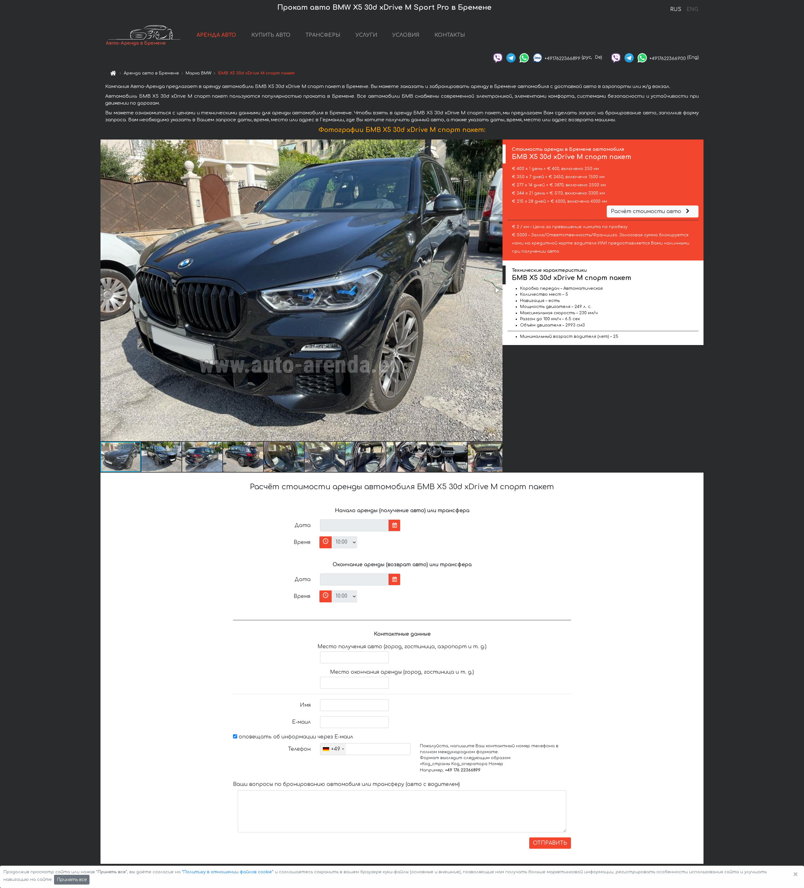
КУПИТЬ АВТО (271, 35)
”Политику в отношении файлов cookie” (228, 872)
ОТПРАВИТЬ (550, 843)
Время (302, 542)
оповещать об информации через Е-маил (295, 737)
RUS (675, 9)
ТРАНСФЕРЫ (323, 35)
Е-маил (301, 722)
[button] (497, 290)
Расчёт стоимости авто (647, 211)
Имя (305, 705)
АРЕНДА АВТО (216, 35)
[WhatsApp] (524, 57)
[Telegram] (511, 57)
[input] (354, 525)
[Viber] (498, 57)
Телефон (299, 749)
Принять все (72, 879)
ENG (692, 9)
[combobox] (333, 749)
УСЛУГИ (366, 35)
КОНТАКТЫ (449, 35)
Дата (303, 525)
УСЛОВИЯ (405, 35)
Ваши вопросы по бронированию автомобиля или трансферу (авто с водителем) (346, 784)
